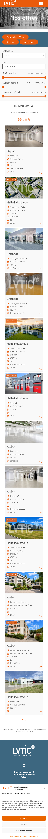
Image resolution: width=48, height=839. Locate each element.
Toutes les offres (15, 37)
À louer (10, 42)
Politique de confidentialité (30, 836)
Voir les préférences (24, 830)
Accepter (24, 818)
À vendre (28, 42)
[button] (45, 788)
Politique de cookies (15, 836)
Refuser (24, 824)
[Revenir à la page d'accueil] (24, 755)
